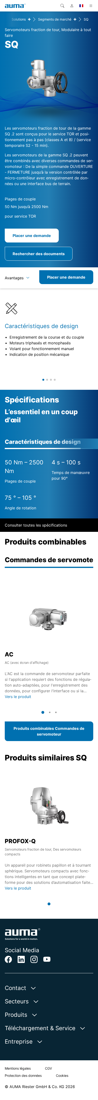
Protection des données (23, 1075)
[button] (43, 380)
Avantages (14, 277)
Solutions (19, 19)
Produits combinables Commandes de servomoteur (49, 731)
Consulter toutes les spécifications (36, 525)
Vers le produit (18, 696)
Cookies (62, 1075)
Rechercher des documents (39, 253)
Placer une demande (32, 235)
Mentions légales (18, 1068)
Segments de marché (54, 19)
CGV (48, 1068)
